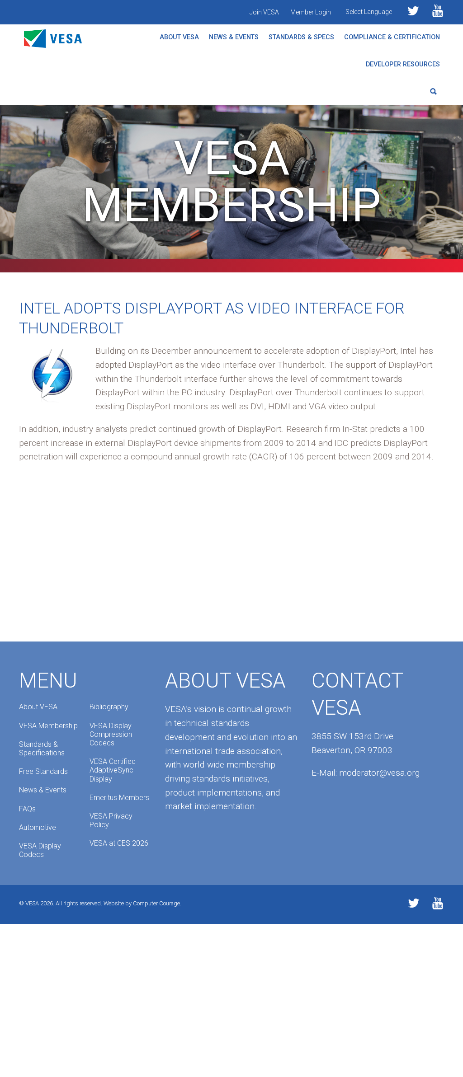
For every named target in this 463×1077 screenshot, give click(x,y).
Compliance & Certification (392, 37)
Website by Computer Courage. (142, 903)
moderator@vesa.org (379, 773)
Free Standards (43, 771)
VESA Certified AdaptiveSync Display (113, 770)
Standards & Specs (301, 37)
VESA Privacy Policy (111, 820)
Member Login (310, 12)
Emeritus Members (119, 797)
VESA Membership (48, 725)
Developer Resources (403, 64)
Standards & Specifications (42, 748)
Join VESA (264, 12)
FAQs (27, 809)
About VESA (179, 37)
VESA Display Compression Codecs (111, 734)
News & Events (234, 37)
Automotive (37, 827)
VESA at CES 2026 (119, 843)
